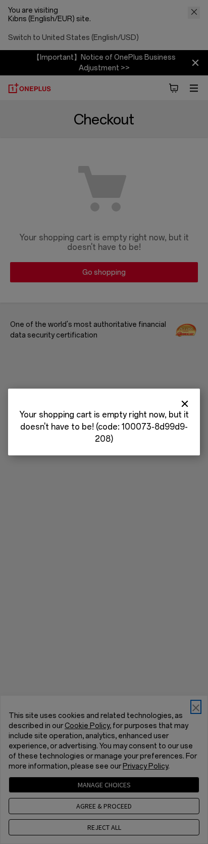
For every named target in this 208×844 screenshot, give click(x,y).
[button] (185, 404)
